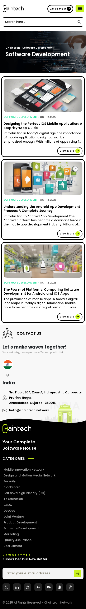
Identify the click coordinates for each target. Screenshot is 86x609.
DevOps (9, 511)
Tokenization (13, 499)
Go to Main (58, 9)
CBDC (8, 505)
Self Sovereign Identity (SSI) (24, 493)
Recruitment (13, 546)
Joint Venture (14, 516)
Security (10, 481)
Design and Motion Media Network (30, 475)
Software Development (38, 47)
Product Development (20, 522)
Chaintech (13, 47)
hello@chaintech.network (29, 410)
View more (67, 150)
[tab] (8, 368)
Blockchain (12, 487)
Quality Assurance (18, 540)
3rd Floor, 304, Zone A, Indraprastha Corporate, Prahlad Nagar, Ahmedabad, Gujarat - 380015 (45, 397)
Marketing (11, 534)
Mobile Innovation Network (24, 469)
